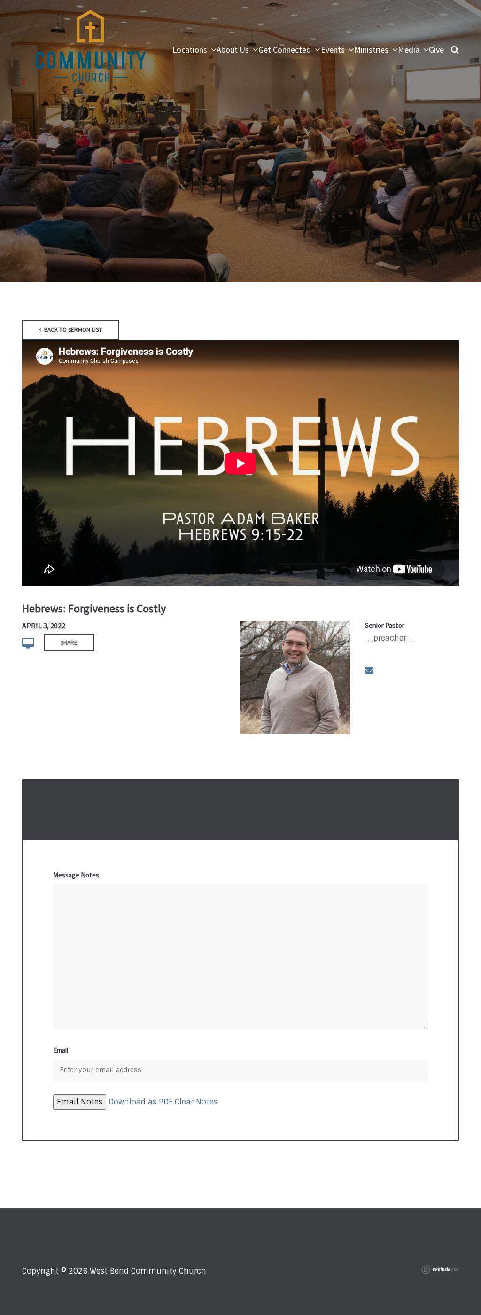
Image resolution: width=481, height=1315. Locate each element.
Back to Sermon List (72, 330)
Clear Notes (196, 1102)
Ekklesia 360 (440, 1269)
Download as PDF (140, 1102)
